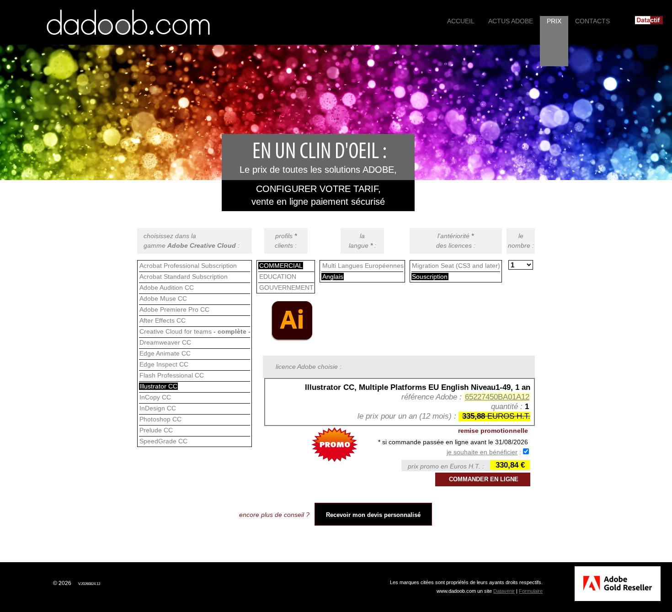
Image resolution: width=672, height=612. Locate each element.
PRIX (554, 21)
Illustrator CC (158, 386)
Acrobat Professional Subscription (188, 265)
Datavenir (504, 591)
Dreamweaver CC (165, 342)
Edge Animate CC (165, 353)
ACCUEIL (461, 21)
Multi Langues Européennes (363, 265)
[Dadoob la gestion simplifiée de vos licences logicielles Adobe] (128, 22)
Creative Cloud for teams (195, 331)
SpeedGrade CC (163, 441)
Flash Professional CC (171, 375)
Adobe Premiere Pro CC (174, 309)
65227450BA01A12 (497, 397)
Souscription (430, 276)
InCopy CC (155, 397)
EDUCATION (277, 276)
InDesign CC (157, 408)
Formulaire (531, 591)
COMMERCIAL (281, 265)
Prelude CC (156, 430)
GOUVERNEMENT (286, 287)
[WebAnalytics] (29, 583)
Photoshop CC (160, 419)
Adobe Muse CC (163, 298)
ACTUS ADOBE (510, 21)
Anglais (332, 276)
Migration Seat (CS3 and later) (456, 265)
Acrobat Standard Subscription (183, 276)
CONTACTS (592, 21)
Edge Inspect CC (163, 364)
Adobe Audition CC (166, 287)
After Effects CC (162, 320)
